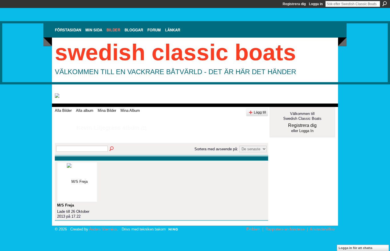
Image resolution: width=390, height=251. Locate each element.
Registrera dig (294, 4)
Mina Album (130, 110)
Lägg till (260, 112)
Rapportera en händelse (285, 229)
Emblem (253, 229)
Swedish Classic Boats (175, 52)
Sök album (111, 148)
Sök (384, 3)
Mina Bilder (107, 110)
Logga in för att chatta (355, 248)
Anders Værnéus (103, 229)
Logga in (316, 4)
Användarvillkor (322, 229)
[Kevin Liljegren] (64, 140)
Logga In (306, 131)
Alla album (84, 110)
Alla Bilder (63, 110)
